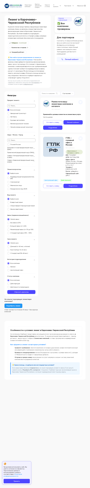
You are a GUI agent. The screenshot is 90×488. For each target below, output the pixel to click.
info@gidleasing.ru (28, 84)
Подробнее (52, 128)
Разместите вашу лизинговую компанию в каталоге (62, 104)
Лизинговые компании (28, 5)
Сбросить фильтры (21, 292)
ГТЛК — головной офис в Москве (70, 141)
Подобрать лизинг (13, 306)
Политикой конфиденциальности (13, 475)
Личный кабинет (72, 59)
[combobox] (67, 93)
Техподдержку (36, 82)
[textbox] (66, 93)
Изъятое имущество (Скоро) (38, 5)
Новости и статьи (47, 5)
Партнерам (67, 5)
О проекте (55, 5)
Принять (17, 481)
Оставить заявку (52, 122)
